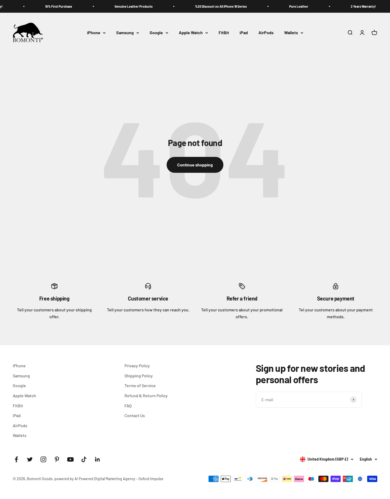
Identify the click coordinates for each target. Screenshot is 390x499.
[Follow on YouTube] (70, 459)
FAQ (128, 405)
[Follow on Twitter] (29, 459)
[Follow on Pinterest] (56, 459)
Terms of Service (140, 385)
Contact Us (134, 415)
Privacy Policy (137, 365)
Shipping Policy (138, 375)
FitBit (224, 32)
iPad (244, 32)
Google (156, 32)
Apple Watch (191, 32)
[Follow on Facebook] (16, 459)
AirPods (266, 32)
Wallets (291, 32)
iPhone (93, 32)
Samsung (125, 32)
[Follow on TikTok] (84, 459)
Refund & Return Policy (146, 395)
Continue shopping (195, 164)
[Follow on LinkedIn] (97, 459)
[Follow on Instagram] (43, 459)
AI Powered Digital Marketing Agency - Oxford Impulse (119, 478)
